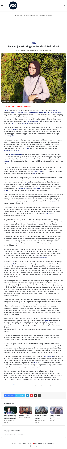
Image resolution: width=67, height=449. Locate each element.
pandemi (7, 136)
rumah (27, 148)
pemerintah (13, 155)
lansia (30, 121)
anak (33, 173)
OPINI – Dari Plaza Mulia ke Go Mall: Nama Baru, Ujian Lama (41, 417)
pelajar (47, 321)
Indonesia (14, 113)
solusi (54, 201)
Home (18, 15)
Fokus (21, 15)
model (13, 304)
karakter (51, 304)
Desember (14, 129)
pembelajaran (8, 150)
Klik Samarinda (51, 443)
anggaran (47, 213)
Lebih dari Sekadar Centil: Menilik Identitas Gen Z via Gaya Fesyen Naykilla (10, 417)
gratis (13, 264)
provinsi (6, 161)
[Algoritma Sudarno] (25, 410)
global (12, 136)
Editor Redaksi (21, 50)
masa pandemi (48, 356)
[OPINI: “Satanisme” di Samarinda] (56, 410)
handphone (38, 171)
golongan (36, 121)
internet (26, 182)
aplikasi (6, 190)
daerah (19, 155)
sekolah (17, 150)
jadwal (35, 363)
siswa (6, 157)
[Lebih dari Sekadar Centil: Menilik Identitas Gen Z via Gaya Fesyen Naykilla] (10, 410)
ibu (22, 123)
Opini (25, 15)
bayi (12, 123)
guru (30, 180)
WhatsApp (37, 188)
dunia (55, 110)
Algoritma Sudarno (24, 415)
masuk (11, 434)
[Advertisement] (33, 29)
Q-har (35, 443)
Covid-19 (7, 110)
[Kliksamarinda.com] (13, 5)
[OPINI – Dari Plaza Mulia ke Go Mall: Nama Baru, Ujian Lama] (41, 410)
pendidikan (43, 257)
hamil (26, 123)
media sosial (23, 188)
